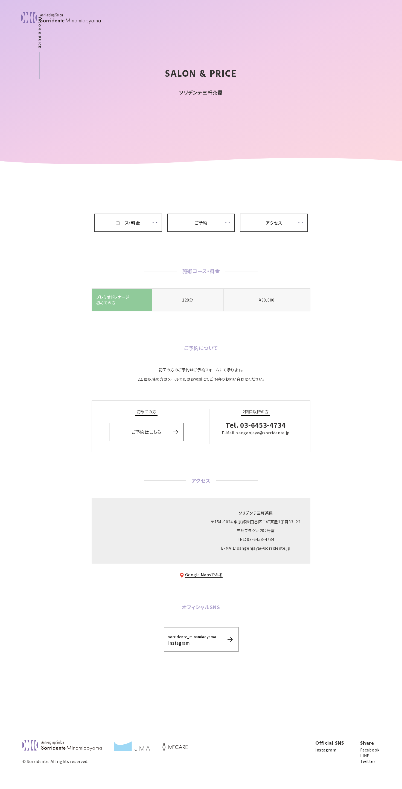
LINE (364, 755)
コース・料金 (128, 222)
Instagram (192, 640)
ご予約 (201, 222)
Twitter (367, 761)
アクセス (274, 222)
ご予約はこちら (146, 432)
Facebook (370, 750)
